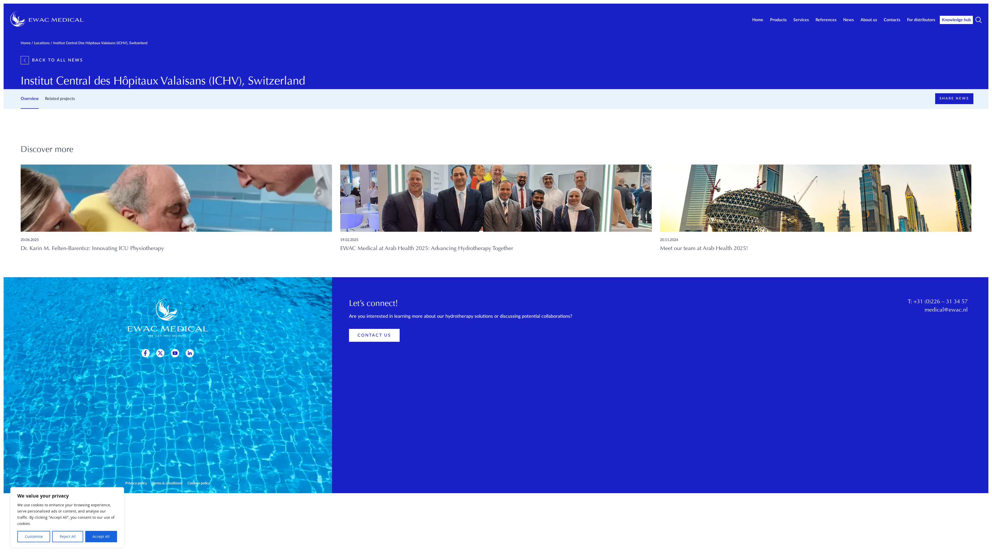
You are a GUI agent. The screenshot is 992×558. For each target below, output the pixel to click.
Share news (954, 98)
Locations (42, 43)
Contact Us (374, 335)
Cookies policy (199, 483)
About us (869, 20)
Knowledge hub (956, 20)
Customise (34, 536)
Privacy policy (136, 483)
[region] (67, 517)
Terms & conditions (167, 483)
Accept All (101, 536)
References (826, 20)
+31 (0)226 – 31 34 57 (940, 302)
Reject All (68, 536)
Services (801, 20)
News (848, 20)
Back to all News (57, 60)
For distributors (921, 20)
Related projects (60, 99)
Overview (30, 99)
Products (778, 20)
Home (757, 20)
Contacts (892, 20)
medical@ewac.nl (946, 310)
